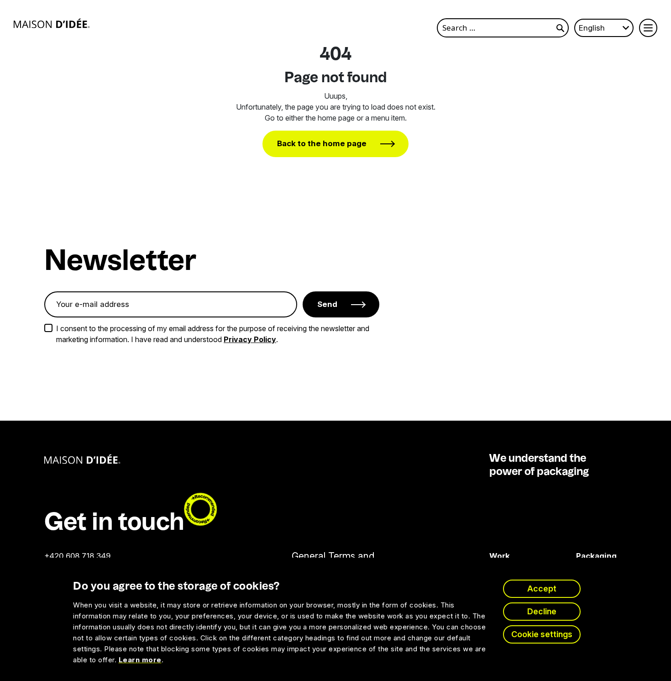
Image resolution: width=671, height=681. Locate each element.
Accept (541, 588)
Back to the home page (322, 143)
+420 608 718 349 (77, 555)
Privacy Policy (250, 339)
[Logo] (52, 23)
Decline (541, 611)
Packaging (582, 555)
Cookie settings (541, 634)
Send (327, 304)
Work (499, 555)
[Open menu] (648, 28)
